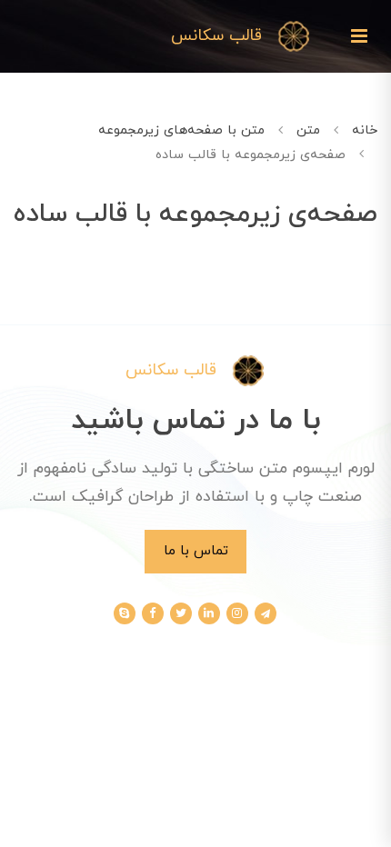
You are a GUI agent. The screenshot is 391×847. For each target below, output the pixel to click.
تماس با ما (196, 551)
